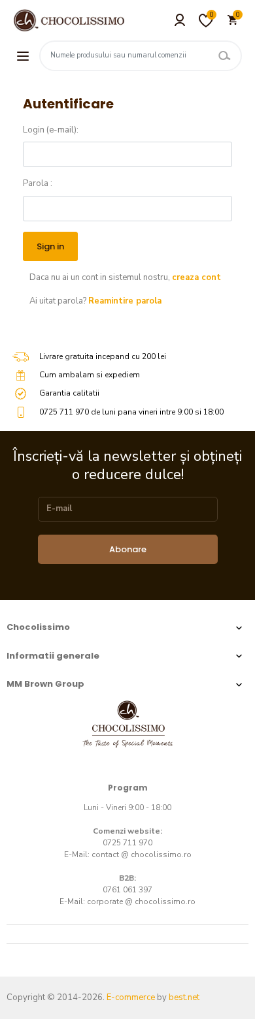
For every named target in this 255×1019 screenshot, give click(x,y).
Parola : (37, 183)
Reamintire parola (125, 301)
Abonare (127, 549)
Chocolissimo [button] (38, 627)
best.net (184, 997)
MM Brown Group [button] (45, 684)
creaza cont (196, 277)
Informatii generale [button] (53, 656)
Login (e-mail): (50, 130)
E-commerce (131, 997)
